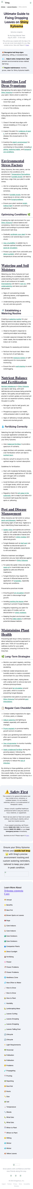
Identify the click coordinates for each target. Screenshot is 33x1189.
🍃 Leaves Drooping (11, 1019)
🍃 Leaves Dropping (11, 1024)
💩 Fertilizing (9, 957)
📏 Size (7, 1096)
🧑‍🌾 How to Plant (10, 998)
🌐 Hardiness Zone (11, 977)
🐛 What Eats (9, 1117)
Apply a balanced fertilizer (12, 749)
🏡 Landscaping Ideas (12, 1008)
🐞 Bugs (7, 920)
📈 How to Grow (10, 988)
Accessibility (27, 1184)
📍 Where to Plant (10, 1133)
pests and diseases (8, 520)
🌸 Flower (7, 962)
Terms (20, 1184)
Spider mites (8, 530)
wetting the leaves (17, 601)
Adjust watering (9, 720)
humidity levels (16, 177)
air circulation (19, 593)
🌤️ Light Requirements (12, 1045)
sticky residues (20, 612)
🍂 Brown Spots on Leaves (14, 915)
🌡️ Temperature (10, 1107)
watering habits (14, 149)
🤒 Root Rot (8, 1086)
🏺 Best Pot (8, 910)
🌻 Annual (8, 900)
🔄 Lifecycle (8, 1034)
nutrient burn (8, 455)
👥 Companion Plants (12, 946)
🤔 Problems (8, 1065)
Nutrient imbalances (8, 386)
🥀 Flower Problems (11, 967)
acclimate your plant (17, 234)
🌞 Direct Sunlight (10, 951)
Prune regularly (9, 728)
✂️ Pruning (8, 1076)
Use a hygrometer (10, 743)
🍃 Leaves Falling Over (12, 1029)
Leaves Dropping (12, 7)
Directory (16, 1186)
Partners (9, 1184)
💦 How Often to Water (12, 983)
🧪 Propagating (9, 1071)
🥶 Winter (7, 1143)
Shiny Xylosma (6, 92)
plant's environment (20, 142)
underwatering (6, 286)
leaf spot (24, 543)
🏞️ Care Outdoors (10, 936)
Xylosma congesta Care (13, 892)
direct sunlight (8, 254)
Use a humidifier (9, 243)
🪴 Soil (6, 1102)
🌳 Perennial (8, 1050)
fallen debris (17, 619)
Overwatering (6, 284)
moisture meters (19, 358)
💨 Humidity (8, 1003)
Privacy (15, 1184)
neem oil (6, 567)
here (27, 45)
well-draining (20, 366)
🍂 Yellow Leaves (10, 1153)
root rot (23, 284)
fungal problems (17, 199)
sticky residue (21, 537)
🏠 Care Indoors (10, 926)
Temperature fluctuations (20, 174)
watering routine (15, 319)
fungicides (17, 581)
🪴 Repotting (9, 1081)
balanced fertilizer (14, 444)
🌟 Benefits (8, 905)
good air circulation (10, 248)
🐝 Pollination (9, 1055)
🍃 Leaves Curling (10, 1014)
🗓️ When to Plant (10, 1128)
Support (4, 1184)
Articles (3, 7)
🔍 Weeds (8, 1112)
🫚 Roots (7, 1091)
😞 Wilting (7, 1138)
